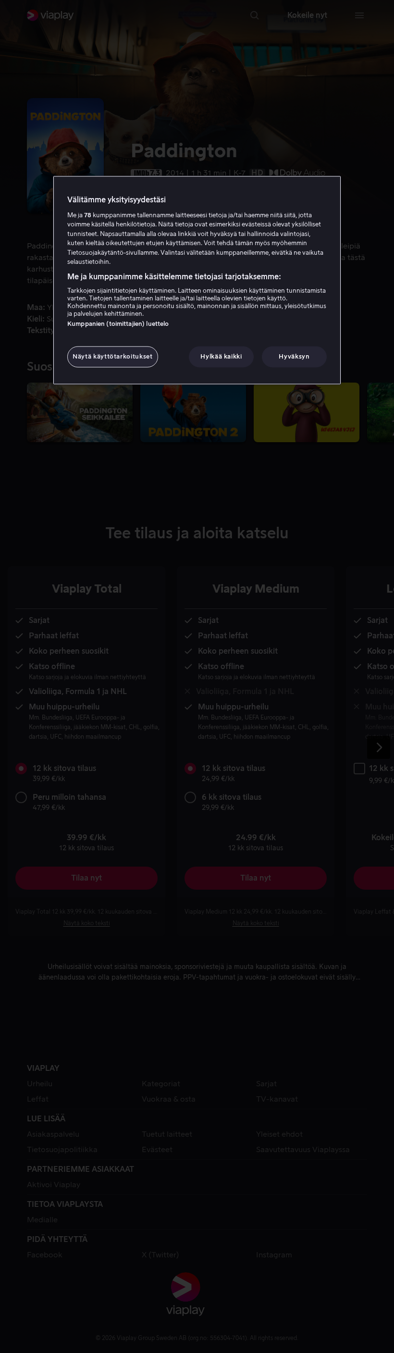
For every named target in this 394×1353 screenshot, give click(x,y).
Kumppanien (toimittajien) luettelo (118, 324)
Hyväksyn (294, 357)
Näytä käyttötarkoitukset (113, 357)
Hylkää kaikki (221, 357)
